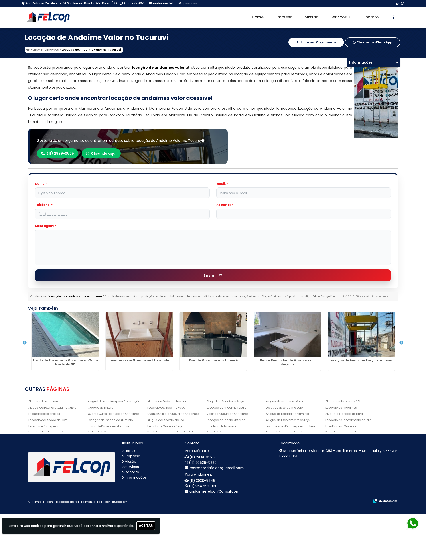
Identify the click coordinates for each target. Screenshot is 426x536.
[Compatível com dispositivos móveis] (364, 501)
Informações (135, 477)
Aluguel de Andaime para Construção (114, 401)
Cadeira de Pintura (100, 407)
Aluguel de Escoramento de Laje (288, 420)
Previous (24, 343)
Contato (370, 17)
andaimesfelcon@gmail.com (175, 3)
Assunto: (224, 205)
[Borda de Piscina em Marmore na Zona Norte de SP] (65, 334)
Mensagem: (45, 226)
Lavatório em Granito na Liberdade (139, 360)
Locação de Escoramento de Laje (348, 420)
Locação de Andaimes (341, 407)
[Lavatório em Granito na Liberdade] (139, 334)
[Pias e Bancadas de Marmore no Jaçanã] (287, 334)
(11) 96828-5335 (203, 462)
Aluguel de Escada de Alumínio (287, 414)
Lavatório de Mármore (221, 426)
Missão (311, 17)
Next (401, 343)
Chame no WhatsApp (374, 42)
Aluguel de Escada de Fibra (344, 414)
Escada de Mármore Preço (165, 426)
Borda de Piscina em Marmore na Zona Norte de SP (65, 362)
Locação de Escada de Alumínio (110, 420)
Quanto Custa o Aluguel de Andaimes (173, 414)
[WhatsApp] (402, 3)
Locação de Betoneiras (44, 414)
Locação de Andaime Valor (285, 407)
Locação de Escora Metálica (226, 420)
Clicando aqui (103, 153)
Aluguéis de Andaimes (43, 401)
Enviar (210, 275)
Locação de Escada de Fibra (48, 420)
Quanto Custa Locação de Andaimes (113, 414)
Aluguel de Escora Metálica (165, 420)
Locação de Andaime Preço (166, 407)
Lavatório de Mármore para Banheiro (291, 426)
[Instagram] (397, 3)
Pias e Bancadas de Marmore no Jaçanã (287, 362)
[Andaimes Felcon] (71, 467)
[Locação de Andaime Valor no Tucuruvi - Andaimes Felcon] (48, 17)
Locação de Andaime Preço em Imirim (361, 360)
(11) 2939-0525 (135, 3)
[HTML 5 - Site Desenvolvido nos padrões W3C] (334, 501)
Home (258, 17)
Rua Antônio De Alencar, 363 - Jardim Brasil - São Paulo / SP (71, 3)
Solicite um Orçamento (316, 42)
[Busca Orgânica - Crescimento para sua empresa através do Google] (385, 500)
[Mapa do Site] (322, 501)
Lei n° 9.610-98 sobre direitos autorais (364, 296)
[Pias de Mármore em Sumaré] (213, 334)
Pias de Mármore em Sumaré (213, 360)
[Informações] (393, 17)
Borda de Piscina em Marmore (108, 426)
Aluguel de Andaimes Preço (225, 401)
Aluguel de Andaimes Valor (284, 401)
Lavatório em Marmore (340, 426)
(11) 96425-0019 (202, 486)
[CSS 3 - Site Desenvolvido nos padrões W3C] (349, 501)
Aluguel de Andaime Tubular (166, 401)
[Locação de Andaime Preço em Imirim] (361, 334)
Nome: (41, 183)
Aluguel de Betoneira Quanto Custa (52, 407)
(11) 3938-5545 (202, 480)
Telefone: (44, 205)
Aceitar (146, 525)
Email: (222, 183)
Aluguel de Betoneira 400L (343, 401)
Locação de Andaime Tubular (227, 407)
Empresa (284, 17)
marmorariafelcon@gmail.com (216, 467)
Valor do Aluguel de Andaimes (227, 414)
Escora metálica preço (43, 426)
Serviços (339, 17)
